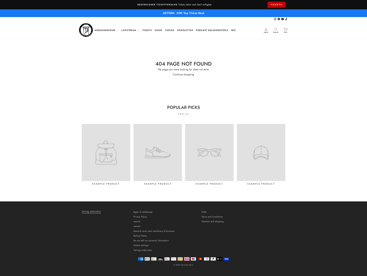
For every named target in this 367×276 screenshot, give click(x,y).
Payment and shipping (213, 221)
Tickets (276, 4)
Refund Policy (140, 235)
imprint (136, 221)
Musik (158, 30)
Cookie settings (141, 245)
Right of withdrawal (143, 212)
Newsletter (185, 30)
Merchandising (105, 30)
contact (136, 226)
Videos (169, 30)
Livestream (129, 30)
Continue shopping (183, 74)
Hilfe (204, 212)
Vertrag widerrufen (142, 250)
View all (183, 114)
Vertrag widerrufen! (91, 211)
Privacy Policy (140, 216)
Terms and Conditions (212, 216)
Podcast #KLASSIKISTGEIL (212, 30)
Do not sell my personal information (151, 240)
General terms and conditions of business (154, 231)
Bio (233, 30)
